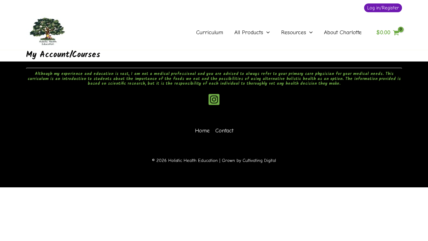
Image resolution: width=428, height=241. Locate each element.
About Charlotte (343, 32)
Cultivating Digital (259, 160)
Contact (224, 130)
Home (202, 130)
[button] (383, 7)
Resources (293, 32)
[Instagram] (214, 99)
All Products (248, 32)
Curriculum (209, 32)
